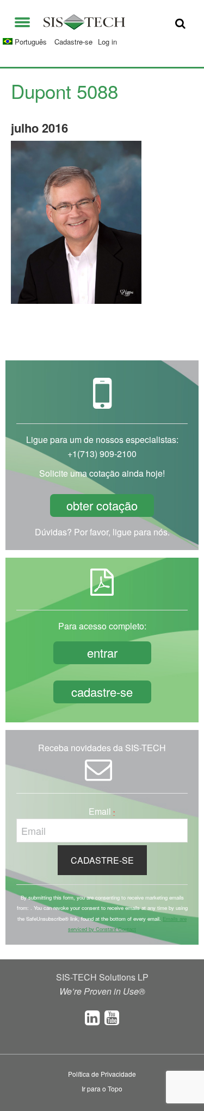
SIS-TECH (84, 22)
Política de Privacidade (102, 1073)
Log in (107, 41)
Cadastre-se (73, 41)
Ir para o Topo (102, 1088)
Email (102, 811)
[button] (22, 20)
